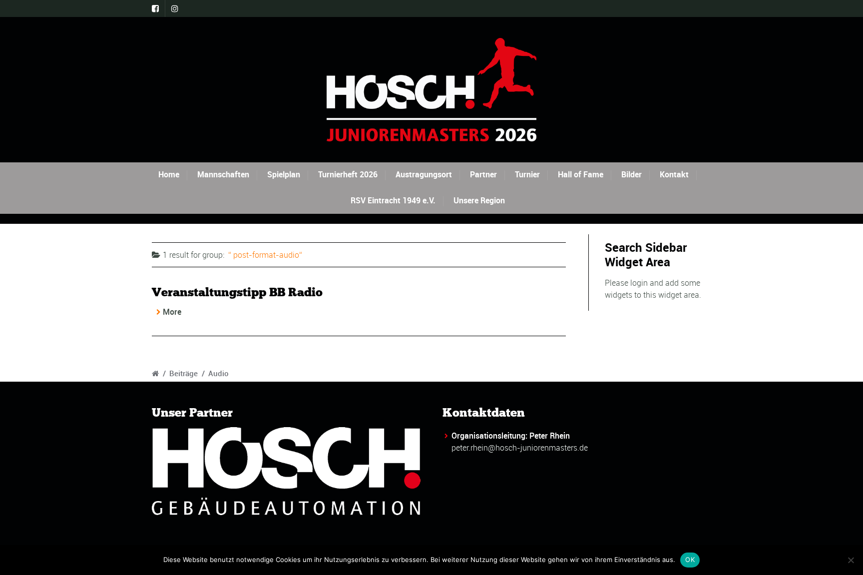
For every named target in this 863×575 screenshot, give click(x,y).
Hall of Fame (580, 174)
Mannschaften (223, 174)
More (172, 311)
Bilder (631, 174)
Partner (483, 174)
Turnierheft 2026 (348, 174)
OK (690, 560)
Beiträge (183, 373)
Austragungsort (424, 174)
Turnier (527, 174)
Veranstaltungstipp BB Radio (237, 292)
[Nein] (851, 560)
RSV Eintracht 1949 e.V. (393, 200)
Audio (218, 373)
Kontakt (674, 174)
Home (168, 174)
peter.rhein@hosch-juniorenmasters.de (519, 447)
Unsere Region (479, 200)
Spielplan (283, 174)
